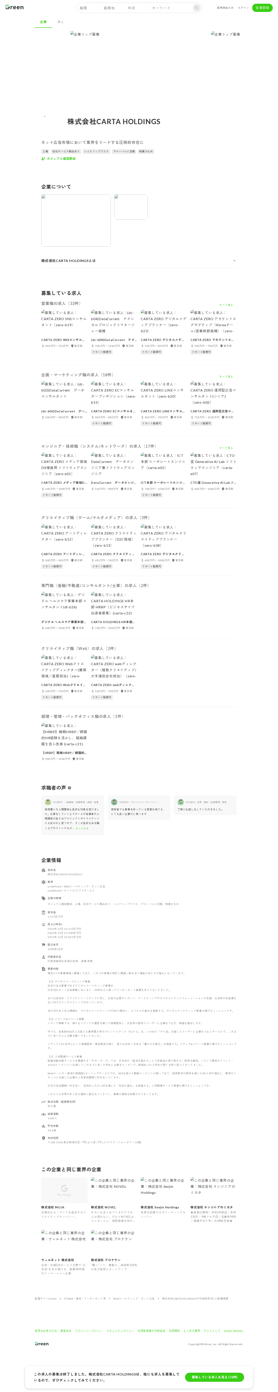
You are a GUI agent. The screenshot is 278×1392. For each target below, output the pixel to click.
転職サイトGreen (46, 1298)
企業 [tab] (43, 22)
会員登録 (262, 8)
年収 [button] (131, 8)
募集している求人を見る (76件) (215, 1377)
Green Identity (233, 1330)
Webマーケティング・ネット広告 (134, 1298)
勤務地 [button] (109, 8)
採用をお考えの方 (46, 1330)
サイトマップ (212, 1330)
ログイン (243, 7)
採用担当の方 (225, 7)
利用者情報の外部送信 (151, 1330)
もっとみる (82, 828)
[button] (139, 260)
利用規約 (174, 1330)
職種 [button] (83, 8)
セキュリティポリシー (120, 1330)
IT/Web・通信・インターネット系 (85, 1298)
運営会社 (65, 1330)
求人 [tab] (60, 22)
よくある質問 (192, 1330)
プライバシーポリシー (89, 1330)
